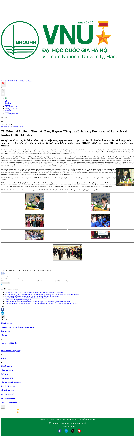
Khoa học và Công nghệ (11, 351)
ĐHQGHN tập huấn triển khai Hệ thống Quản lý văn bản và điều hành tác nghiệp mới (32, 296)
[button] (67, 309)
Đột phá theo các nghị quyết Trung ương (17, 327)
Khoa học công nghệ (11, 106)
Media (3, 358)
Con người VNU (7, 378)
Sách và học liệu (7, 390)
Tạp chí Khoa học (8, 386)
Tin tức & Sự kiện (6, 126)
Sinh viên (8, 110)
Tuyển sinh (5, 331)
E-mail (18, 81)
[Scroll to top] (3, 407)
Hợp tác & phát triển (11, 108)
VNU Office (12, 81)
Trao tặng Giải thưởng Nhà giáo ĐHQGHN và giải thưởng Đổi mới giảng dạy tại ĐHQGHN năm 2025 (37, 301)
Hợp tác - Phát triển (9, 343)
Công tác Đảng (7, 370)
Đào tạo (7, 105)
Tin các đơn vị (6, 366)
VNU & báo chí (7, 394)
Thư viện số (4, 81)
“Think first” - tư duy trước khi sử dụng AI (18, 300)
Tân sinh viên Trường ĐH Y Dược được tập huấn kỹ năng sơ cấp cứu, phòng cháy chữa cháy (34, 292)
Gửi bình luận (5, 283)
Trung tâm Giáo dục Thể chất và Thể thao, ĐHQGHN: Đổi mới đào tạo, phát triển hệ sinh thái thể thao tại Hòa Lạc (41, 303)
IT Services (23, 81)
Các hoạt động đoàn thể (10, 402)
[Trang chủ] (60, 79)
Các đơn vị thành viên (11, 114)
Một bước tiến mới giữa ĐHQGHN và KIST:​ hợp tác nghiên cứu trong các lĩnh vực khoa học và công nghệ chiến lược (42, 294)
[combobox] (3, 84)
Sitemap (30, 81)
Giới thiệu (8, 103)
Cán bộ (7, 112)
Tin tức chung (18, 126)
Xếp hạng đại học (8, 398)
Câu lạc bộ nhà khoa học (11, 382)
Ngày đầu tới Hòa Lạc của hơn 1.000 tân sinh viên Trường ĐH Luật (26, 298)
